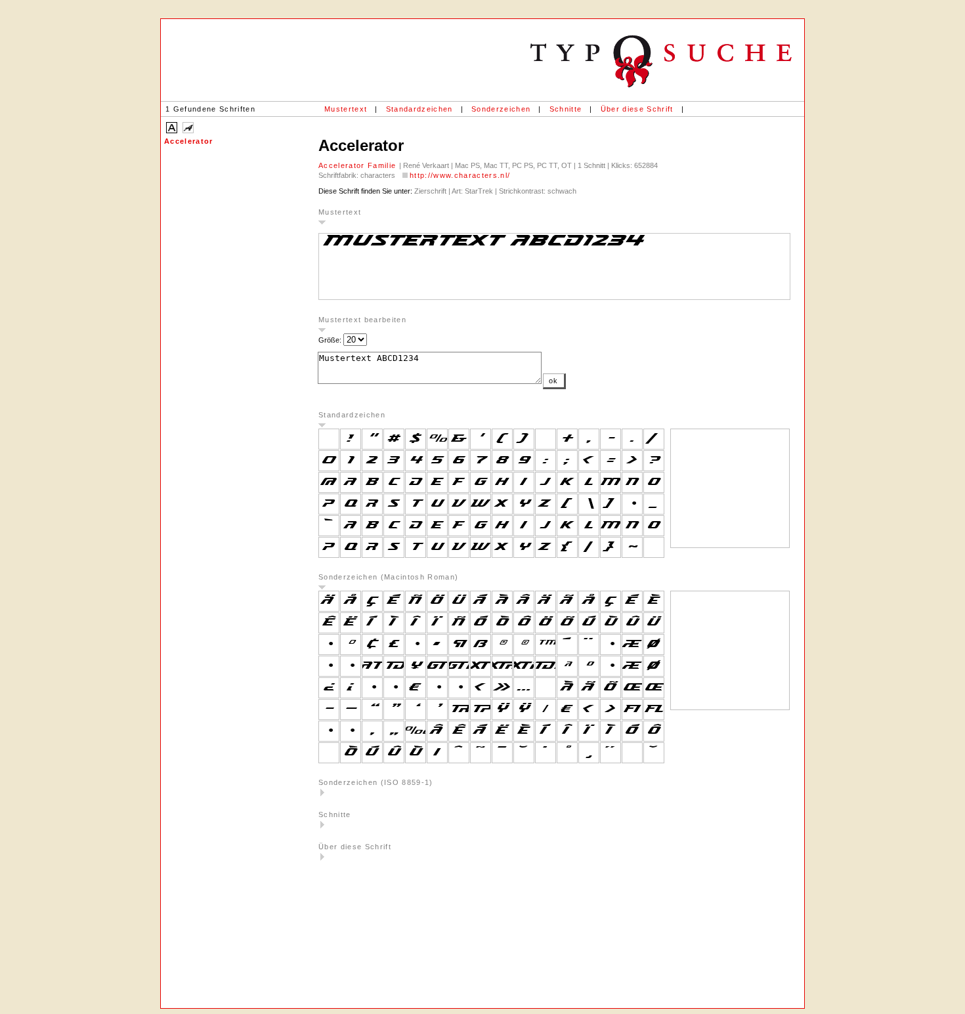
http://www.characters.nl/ (460, 175)
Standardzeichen (419, 109)
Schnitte (565, 109)
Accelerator (188, 141)
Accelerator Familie (358, 165)
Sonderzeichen (500, 109)
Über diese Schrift (637, 109)
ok (554, 381)
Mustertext (345, 109)
